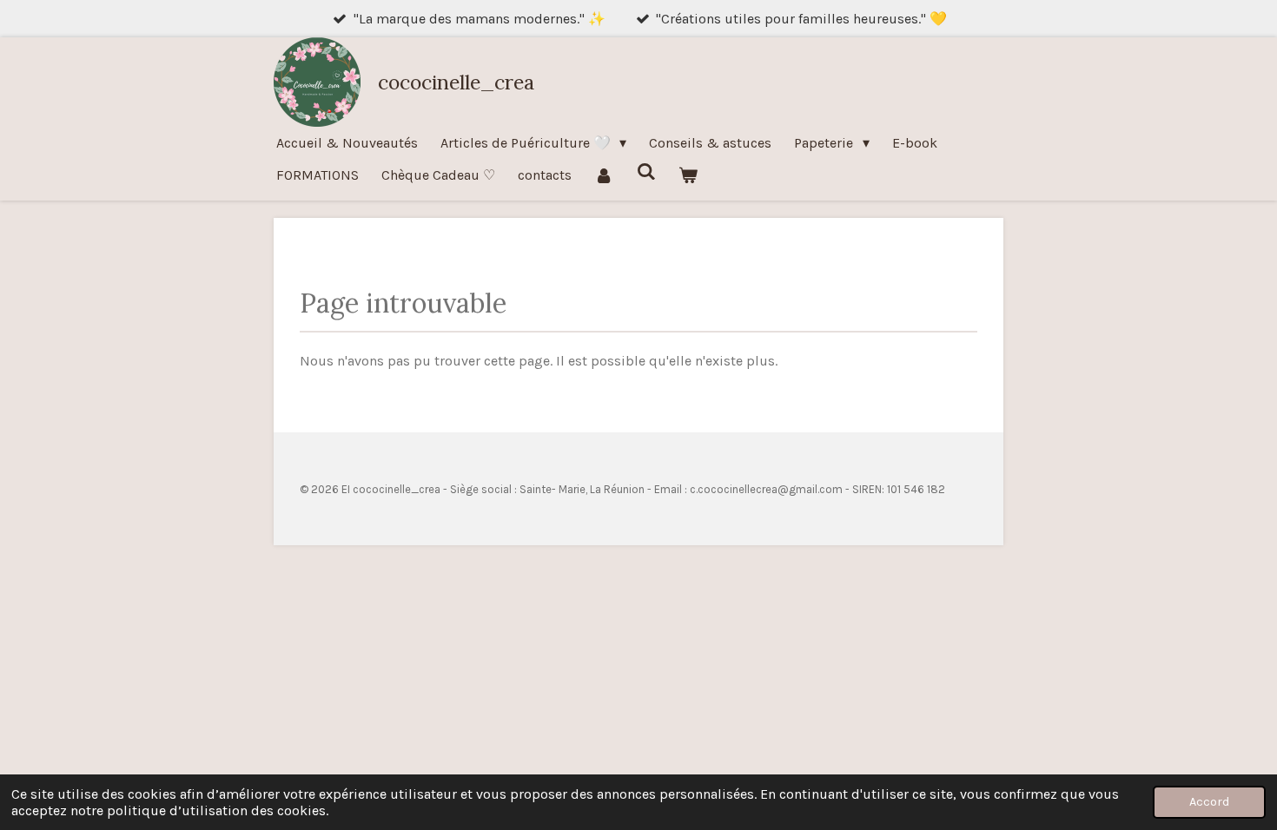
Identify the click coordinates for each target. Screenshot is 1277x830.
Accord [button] (1209, 801)
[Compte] (604, 175)
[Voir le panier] (688, 175)
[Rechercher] (645, 171)
